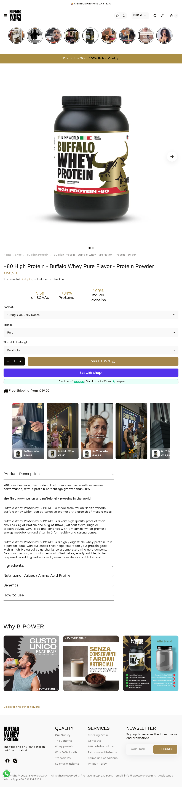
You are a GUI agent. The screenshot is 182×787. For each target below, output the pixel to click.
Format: (9, 307)
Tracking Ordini (98, 735)
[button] (5, 16)
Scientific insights (67, 764)
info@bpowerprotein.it (140, 776)
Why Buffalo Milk (66, 752)
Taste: (8, 325)
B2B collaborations (101, 746)
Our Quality (62, 735)
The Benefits (63, 741)
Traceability (63, 758)
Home (7, 255)
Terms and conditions (102, 758)
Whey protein (64, 746)
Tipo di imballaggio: (16, 342)
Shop (18, 255)
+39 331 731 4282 (30, 779)
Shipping (27, 279)
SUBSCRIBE (165, 749)
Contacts (94, 741)
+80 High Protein (36, 255)
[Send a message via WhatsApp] (7, 774)
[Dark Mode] (120, 15)
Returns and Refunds (102, 752)
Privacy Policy (97, 764)
